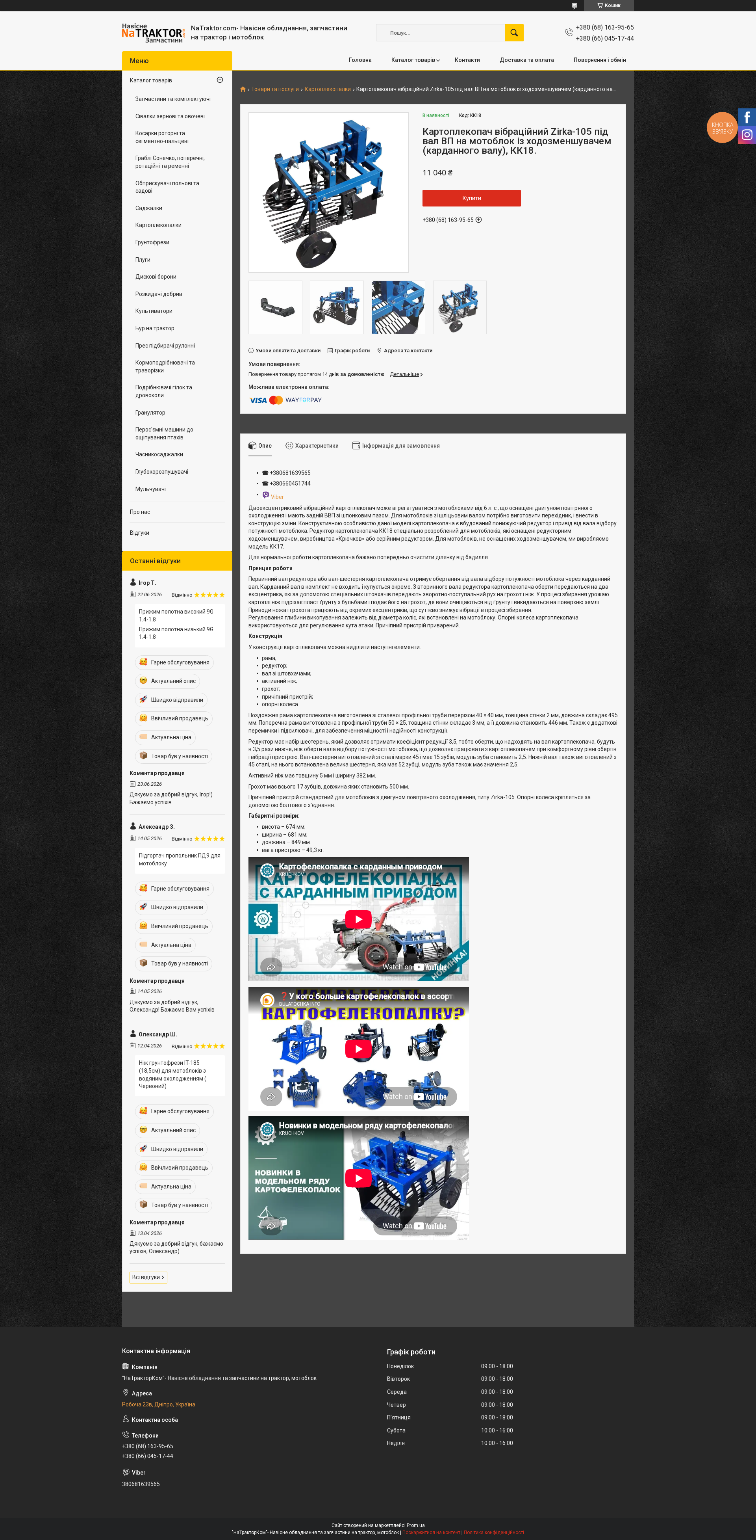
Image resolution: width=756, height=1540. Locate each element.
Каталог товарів (413, 60)
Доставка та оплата (527, 60)
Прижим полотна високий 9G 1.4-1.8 (176, 615)
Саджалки (148, 208)
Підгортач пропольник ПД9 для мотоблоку (179, 859)
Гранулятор (150, 412)
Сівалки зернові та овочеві (170, 116)
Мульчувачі (150, 489)
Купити (472, 198)
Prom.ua (416, 1525)
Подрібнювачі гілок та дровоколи (163, 391)
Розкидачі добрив (158, 294)
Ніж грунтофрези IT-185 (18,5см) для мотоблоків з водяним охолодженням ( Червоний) (172, 1074)
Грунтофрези (152, 242)
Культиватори (153, 311)
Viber (277, 497)
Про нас (140, 512)
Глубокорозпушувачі (161, 472)
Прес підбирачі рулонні (165, 345)
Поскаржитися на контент (431, 1532)
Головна (360, 60)
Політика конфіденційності (494, 1532)
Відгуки (139, 533)
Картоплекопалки (328, 89)
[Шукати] (514, 32)
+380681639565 (290, 473)
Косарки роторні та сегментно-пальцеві (162, 137)
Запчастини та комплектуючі (173, 99)
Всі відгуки (146, 1277)
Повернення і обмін (600, 60)
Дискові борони (155, 276)
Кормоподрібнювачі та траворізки (165, 366)
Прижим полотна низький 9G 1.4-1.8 (176, 633)
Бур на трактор (154, 328)
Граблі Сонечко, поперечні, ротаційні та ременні (170, 162)
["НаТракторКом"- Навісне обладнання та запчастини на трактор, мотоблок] (153, 33)
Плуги (142, 260)
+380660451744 (290, 483)
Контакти (467, 60)
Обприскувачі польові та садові (167, 187)
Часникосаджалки (159, 454)
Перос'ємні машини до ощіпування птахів (164, 433)
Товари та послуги (275, 89)
